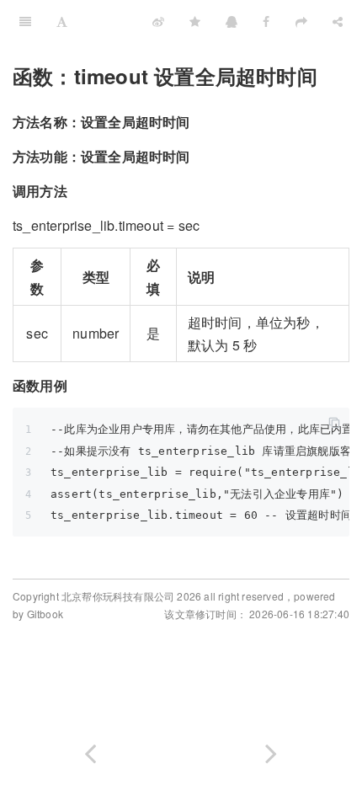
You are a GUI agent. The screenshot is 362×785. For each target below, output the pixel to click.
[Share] (337, 21)
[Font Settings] (62, 21)
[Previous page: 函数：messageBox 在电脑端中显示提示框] (90, 750)
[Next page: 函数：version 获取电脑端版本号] (271, 750)
